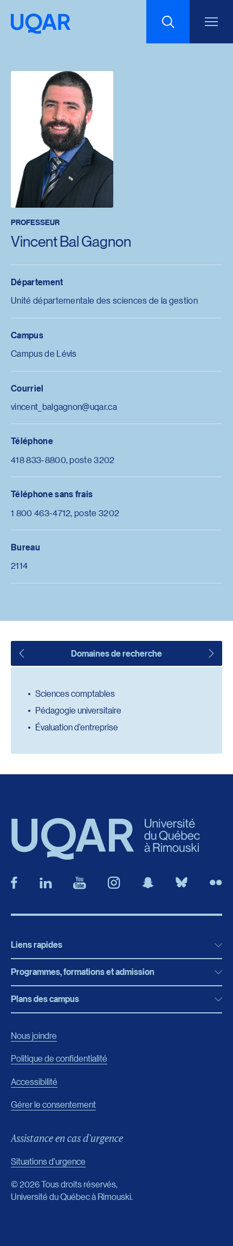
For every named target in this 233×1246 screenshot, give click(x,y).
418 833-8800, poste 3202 (63, 459)
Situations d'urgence (48, 1161)
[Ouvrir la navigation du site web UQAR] (211, 21)
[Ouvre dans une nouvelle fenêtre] (14, 882)
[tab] (22, 653)
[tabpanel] (116, 710)
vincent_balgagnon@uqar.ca (64, 406)
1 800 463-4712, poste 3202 (65, 512)
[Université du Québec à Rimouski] (40, 24)
